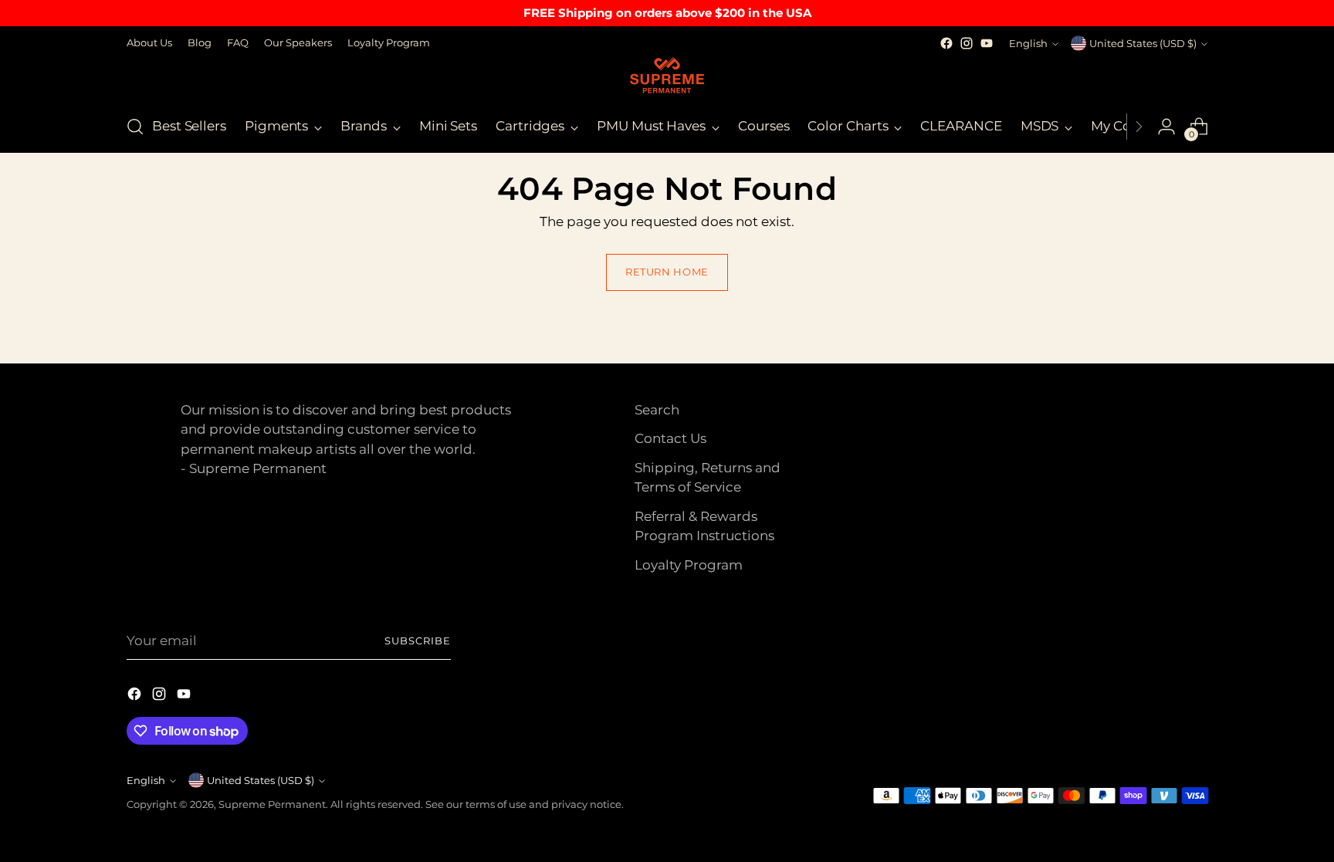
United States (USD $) (1143, 43)
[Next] (1138, 126)
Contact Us (670, 438)
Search (657, 409)
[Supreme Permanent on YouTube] (987, 43)
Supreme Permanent (272, 804)
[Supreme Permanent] (667, 77)
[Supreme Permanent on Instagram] (966, 43)
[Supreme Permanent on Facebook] (946, 43)
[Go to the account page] (1166, 126)
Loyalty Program (689, 565)
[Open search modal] (135, 126)
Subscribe (417, 640)
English (1028, 43)
